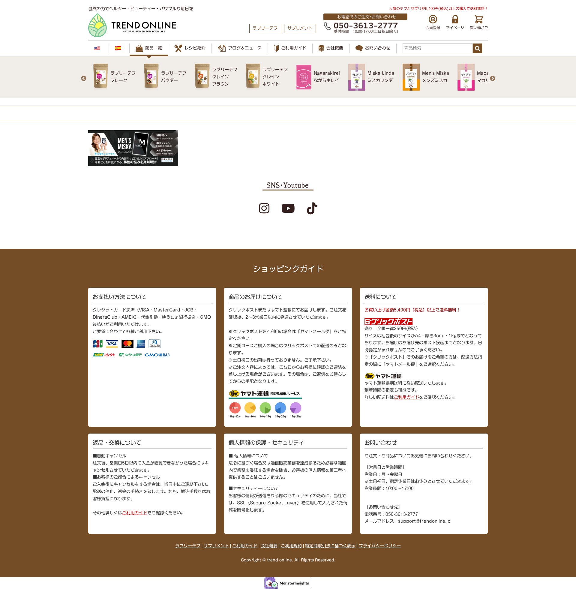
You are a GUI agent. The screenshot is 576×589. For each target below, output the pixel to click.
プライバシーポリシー (380, 546)
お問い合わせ (377, 48)
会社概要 (334, 48)
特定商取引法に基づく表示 (330, 546)
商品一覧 (153, 48)
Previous (84, 79)
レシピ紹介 (195, 48)
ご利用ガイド (293, 48)
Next (493, 79)
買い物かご (479, 27)
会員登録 (433, 27)
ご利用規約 (291, 546)
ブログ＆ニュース (245, 48)
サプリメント (216, 546)
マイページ (455, 27)
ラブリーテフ (187, 546)
